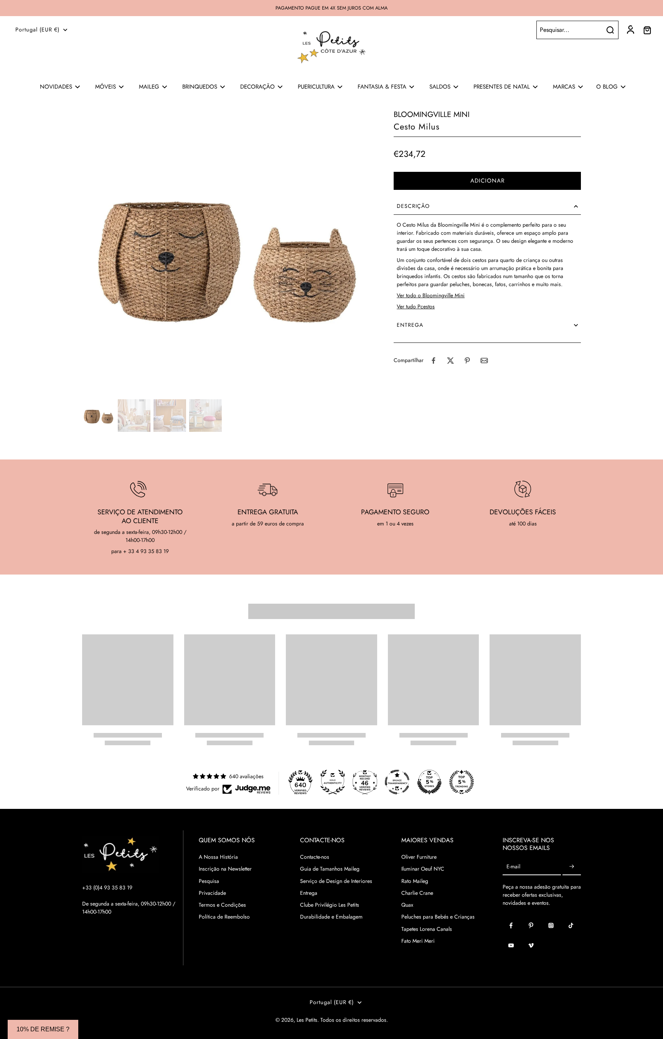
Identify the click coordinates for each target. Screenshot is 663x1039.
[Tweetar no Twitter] (450, 360)
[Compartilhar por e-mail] (484, 360)
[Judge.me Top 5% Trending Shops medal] (461, 782)
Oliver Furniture (419, 857)
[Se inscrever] (571, 866)
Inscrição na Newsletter (225, 869)
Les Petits (307, 1020)
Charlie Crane (417, 893)
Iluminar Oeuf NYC (422, 869)
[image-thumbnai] (98, 415)
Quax (407, 905)
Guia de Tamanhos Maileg (330, 869)
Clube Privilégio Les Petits (329, 905)
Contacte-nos (314, 857)
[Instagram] (551, 925)
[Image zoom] (225, 252)
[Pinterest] (531, 925)
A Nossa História (218, 857)
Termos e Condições (222, 905)
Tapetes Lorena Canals (426, 929)
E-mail (513, 866)
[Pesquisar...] (610, 30)
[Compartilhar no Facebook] (433, 360)
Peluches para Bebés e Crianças (438, 916)
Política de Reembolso (224, 916)
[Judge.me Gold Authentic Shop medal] (332, 782)
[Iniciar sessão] (630, 30)
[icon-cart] (646, 30)
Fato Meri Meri (418, 941)
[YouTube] (511, 945)
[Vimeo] (531, 945)
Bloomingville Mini (432, 114)
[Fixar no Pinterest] (467, 360)
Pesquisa (209, 881)
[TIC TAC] (570, 925)
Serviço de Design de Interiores (336, 881)
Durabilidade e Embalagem (331, 916)
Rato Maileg (414, 881)
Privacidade (212, 893)
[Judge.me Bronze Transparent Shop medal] (397, 782)
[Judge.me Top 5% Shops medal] (429, 782)
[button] (487, 181)
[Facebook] (511, 925)
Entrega (308, 893)
